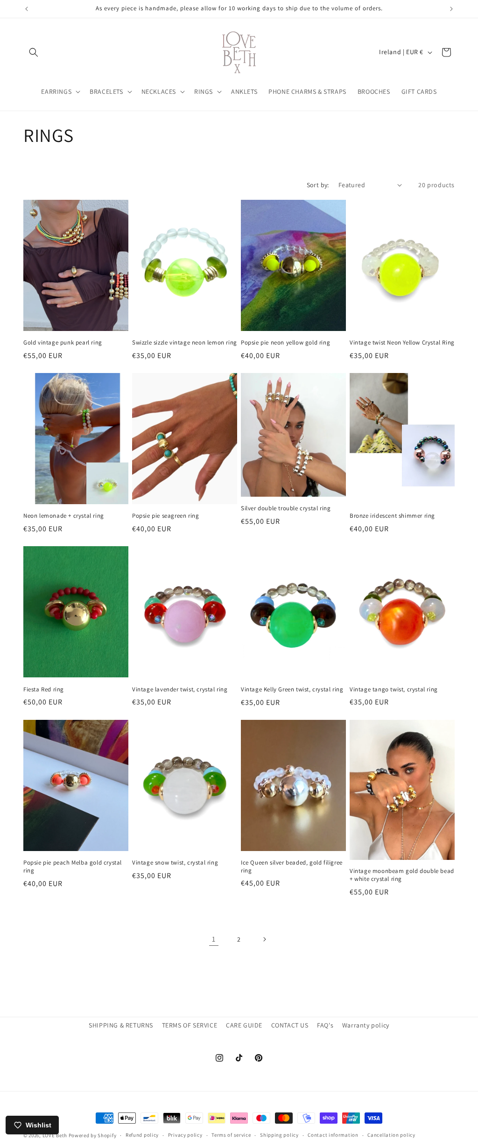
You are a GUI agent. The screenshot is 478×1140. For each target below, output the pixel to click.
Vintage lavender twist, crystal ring (180, 689)
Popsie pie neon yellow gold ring (285, 342)
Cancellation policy (391, 1135)
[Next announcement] (451, 9)
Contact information (333, 1135)
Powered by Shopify (93, 1135)
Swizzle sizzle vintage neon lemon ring (184, 342)
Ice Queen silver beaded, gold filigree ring (292, 866)
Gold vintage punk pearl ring (62, 342)
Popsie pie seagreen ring (165, 516)
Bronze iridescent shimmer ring (392, 516)
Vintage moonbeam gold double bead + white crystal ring (402, 875)
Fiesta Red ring (43, 689)
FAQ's (325, 1025)
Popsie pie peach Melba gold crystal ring (72, 866)
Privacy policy (185, 1135)
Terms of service (231, 1135)
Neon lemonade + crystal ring (63, 516)
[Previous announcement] (26, 9)
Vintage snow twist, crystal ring (175, 862)
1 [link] (214, 939)
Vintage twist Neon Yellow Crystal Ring (402, 342)
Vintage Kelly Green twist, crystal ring (292, 689)
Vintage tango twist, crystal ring (394, 689)
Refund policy (142, 1135)
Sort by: (318, 185)
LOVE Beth (55, 1135)
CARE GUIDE (244, 1025)
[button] (33, 52)
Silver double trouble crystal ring (285, 508)
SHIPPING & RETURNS (121, 1025)
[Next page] (264, 939)
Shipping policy (279, 1135)
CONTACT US (290, 1025)
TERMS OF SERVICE (190, 1025)
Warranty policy (365, 1025)
